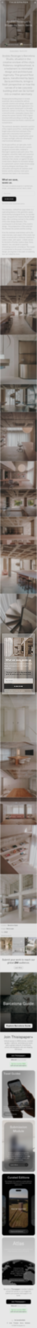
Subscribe (18, 686)
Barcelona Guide (26, 672)
